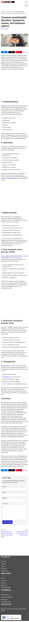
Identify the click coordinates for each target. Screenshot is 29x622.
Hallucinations (6, 376)
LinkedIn (3, 568)
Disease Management (7, 597)
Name (4, 486)
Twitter (3, 566)
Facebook (3, 561)
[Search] (26, 2)
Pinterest (3, 564)
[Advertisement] (14, 86)
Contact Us (4, 580)
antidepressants (12, 178)
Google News (4, 571)
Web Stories (4, 585)
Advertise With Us (6, 587)
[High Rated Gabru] (8, 2)
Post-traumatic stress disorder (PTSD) (11, 256)
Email (4, 492)
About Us (3, 582)
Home (2, 11)
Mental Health (8, 11)
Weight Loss (4, 599)
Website (4, 498)
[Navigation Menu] (26, 5)
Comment (5, 503)
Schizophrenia (5, 365)
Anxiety (3, 105)
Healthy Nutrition (6, 601)
